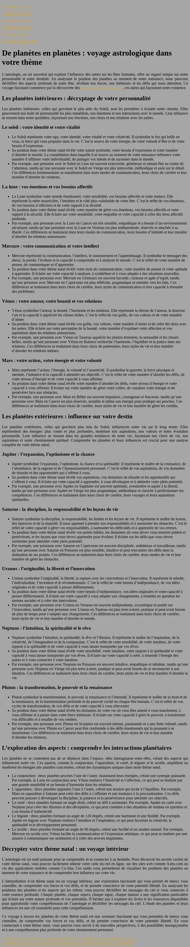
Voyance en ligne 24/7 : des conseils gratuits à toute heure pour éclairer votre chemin (68, 943)
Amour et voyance (16, 13)
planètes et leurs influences (101, 88)
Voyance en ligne (15, 6)
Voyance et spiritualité (19, 41)
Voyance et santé (15, 34)
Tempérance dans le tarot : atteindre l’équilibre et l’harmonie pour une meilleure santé (68, 938)
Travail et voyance (16, 27)
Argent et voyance (16, 20)
